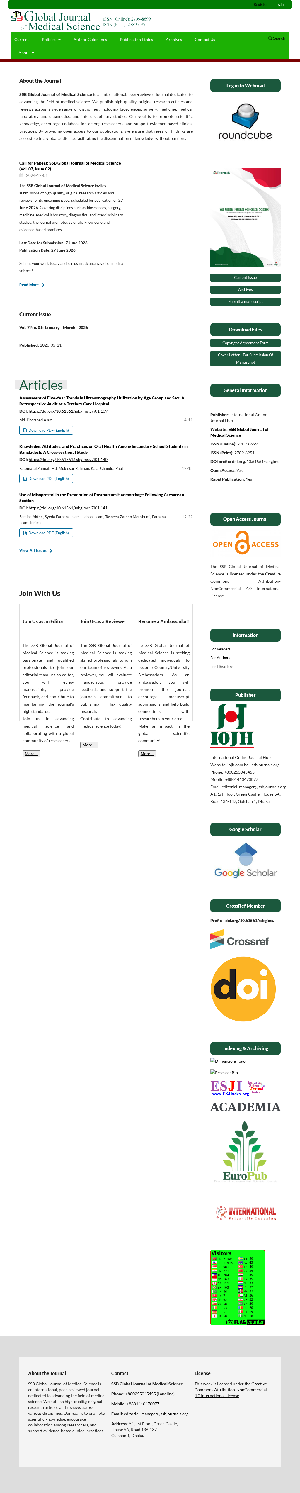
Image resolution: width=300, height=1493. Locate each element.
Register (261, 4)
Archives (174, 39)
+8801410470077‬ (143, 1403)
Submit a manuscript (246, 301)
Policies (49, 39)
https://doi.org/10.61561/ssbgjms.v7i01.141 (68, 507)
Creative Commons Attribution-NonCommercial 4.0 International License (231, 1389)
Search (278, 37)
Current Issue (245, 277)
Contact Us (205, 39)
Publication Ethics (136, 39)
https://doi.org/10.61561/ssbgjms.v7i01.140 (68, 459)
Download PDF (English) (48, 430)
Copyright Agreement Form (245, 342)
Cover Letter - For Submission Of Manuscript (245, 359)
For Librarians (221, 666)
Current (21, 39)
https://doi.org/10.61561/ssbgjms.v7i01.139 (68, 411)
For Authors (220, 657)
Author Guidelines (90, 39)
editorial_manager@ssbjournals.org (156, 1413)
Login (279, 4)
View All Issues (33, 550)
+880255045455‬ (140, 1393)
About (24, 52)
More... (31, 753)
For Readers (220, 649)
